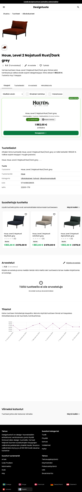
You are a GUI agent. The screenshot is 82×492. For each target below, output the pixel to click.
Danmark (41, 484)
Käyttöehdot (47, 463)
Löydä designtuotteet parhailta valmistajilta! (41, 2)
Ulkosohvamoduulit (48, 178)
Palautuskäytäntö (49, 466)
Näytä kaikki (72, 207)
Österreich (73, 484)
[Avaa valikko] (4, 7)
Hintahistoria (46, 85)
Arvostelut (32, 85)
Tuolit (44, 434)
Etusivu (6, 14)
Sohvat (36, 178)
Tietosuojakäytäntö (50, 459)
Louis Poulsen (7, 463)
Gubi (4, 470)
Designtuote (41, 7)
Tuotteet (16, 14)
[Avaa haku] (78, 7)
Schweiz (8, 489)
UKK (43, 470)
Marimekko (6, 466)
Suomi (24, 489)
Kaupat (7, 85)
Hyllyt (44, 449)
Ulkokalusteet (28, 14)
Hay (3, 473)
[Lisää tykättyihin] (26, 214)
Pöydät (45, 438)
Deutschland (58, 484)
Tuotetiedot (19, 85)
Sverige (8, 484)
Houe (23, 174)
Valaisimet (46, 445)
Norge (24, 484)
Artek (4, 459)
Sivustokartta (47, 473)
